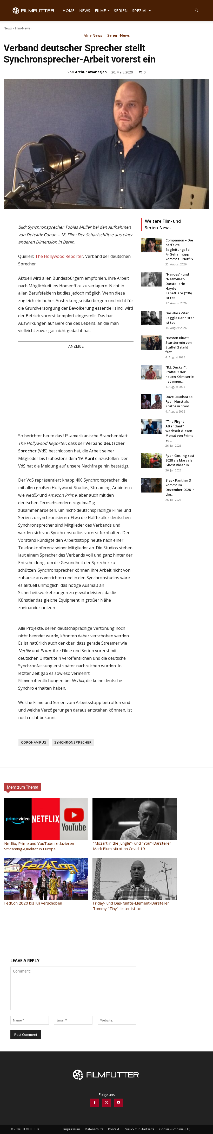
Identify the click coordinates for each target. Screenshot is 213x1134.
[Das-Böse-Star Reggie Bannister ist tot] (151, 318)
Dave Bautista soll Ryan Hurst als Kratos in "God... (180, 401)
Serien (121, 10)
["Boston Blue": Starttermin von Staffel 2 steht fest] (151, 342)
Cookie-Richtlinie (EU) (174, 1129)
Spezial (139, 10)
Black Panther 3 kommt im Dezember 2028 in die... (180, 487)
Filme (100, 10)
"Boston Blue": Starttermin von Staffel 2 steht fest (178, 344)
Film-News (22, 28)
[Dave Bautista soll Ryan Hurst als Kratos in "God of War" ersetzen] (151, 401)
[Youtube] (118, 1103)
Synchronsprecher (73, 742)
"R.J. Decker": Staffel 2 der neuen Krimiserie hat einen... (179, 374)
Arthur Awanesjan (91, 72)
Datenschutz (94, 1129)
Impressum (71, 1129)
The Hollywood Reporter (59, 256)
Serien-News (118, 36)
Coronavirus (33, 742)
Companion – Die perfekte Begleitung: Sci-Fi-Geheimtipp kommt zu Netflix (179, 249)
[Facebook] (94, 1103)
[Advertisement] (75, 386)
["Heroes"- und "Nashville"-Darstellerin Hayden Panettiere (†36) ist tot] (151, 279)
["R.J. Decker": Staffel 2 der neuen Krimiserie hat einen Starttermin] (151, 372)
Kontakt (113, 1129)
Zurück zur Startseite (139, 1129)
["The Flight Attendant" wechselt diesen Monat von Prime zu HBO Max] (151, 426)
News (84, 10)
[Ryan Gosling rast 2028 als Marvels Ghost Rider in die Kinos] (151, 460)
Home (69, 10)
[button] (196, 10)
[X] (106, 1103)
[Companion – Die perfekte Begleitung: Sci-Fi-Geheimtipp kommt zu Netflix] (151, 245)
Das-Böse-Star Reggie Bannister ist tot (179, 318)
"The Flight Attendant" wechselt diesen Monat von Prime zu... (179, 431)
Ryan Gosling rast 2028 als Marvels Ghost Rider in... (179, 460)
